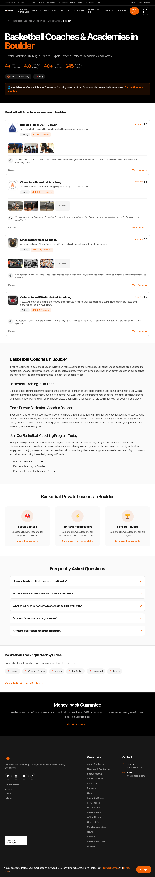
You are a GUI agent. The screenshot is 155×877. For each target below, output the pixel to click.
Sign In (145, 10)
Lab (98, 3)
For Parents (50, 3)
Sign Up (134, 10)
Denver (12, 671)
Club (34, 11)
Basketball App (94, 812)
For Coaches (63, 3)
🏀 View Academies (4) (18, 76)
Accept (143, 869)
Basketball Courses (97, 841)
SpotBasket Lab (95, 778)
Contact (121, 11)
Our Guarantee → (77, 724)
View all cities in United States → (24, 683)
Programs (64, 11)
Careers (91, 836)
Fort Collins (75, 671)
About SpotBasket (96, 764)
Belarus (8, 798)
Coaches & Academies (23, 10)
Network (44, 11)
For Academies (76, 3)
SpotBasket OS (94, 10)
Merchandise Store (96, 827)
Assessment (78, 11)
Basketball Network (97, 798)
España (147, 3)
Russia (8, 793)
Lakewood (96, 671)
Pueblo (114, 671)
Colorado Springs (35, 671)
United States (54, 20)
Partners (91, 788)
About (34, 3)
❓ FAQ (39, 76)
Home (7, 20)
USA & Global (136, 3)
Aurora (56, 671)
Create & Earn (94, 822)
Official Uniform (94, 817)
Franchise (108, 11)
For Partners (89, 3)
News (41, 3)
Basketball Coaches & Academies (29, 20)
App (54, 11)
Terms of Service (111, 868)
